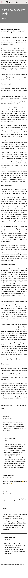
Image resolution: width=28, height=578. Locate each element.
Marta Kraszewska (7, 491)
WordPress (14, 576)
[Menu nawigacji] (26, 2)
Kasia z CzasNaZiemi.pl (10, 438)
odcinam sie (6, 416)
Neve (2, 576)
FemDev (5, 508)
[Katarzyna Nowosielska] (9, 2)
